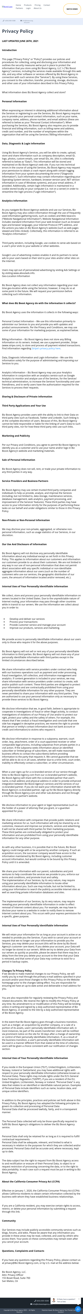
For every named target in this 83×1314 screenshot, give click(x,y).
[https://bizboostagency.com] (7, 6)
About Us (38, 8)
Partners (19, 8)
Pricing (37, 5)
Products (28, 5)
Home (18, 5)
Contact (47, 5)
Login (28, 8)
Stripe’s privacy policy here (46, 348)
